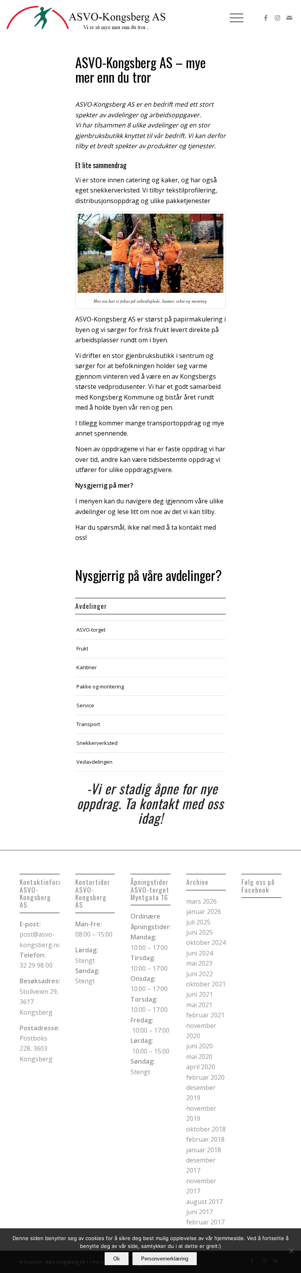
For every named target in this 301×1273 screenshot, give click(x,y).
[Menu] (232, 17)
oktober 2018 (206, 1129)
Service (85, 705)
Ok (116, 1259)
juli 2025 (198, 922)
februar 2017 (205, 1222)
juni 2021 (199, 994)
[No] (291, 1251)
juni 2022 (199, 974)
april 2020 (200, 1066)
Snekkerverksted (97, 742)
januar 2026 (203, 911)
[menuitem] (232, 17)
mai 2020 (199, 1056)
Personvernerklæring (164, 1259)
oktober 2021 (206, 984)
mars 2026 (201, 901)
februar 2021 (205, 1015)
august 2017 (204, 1201)
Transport (88, 724)
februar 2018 (205, 1139)
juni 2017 (199, 1212)
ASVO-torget (90, 629)
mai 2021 (199, 1005)
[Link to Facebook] (266, 18)
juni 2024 (199, 953)
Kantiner (86, 667)
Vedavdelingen (94, 761)
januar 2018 (203, 1150)
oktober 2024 (206, 942)
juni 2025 (199, 932)
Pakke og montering (100, 686)
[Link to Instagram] (277, 18)
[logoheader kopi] (86, 17)
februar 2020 (205, 1077)
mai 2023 (199, 963)
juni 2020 (199, 1046)
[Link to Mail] (289, 18)
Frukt (82, 648)
